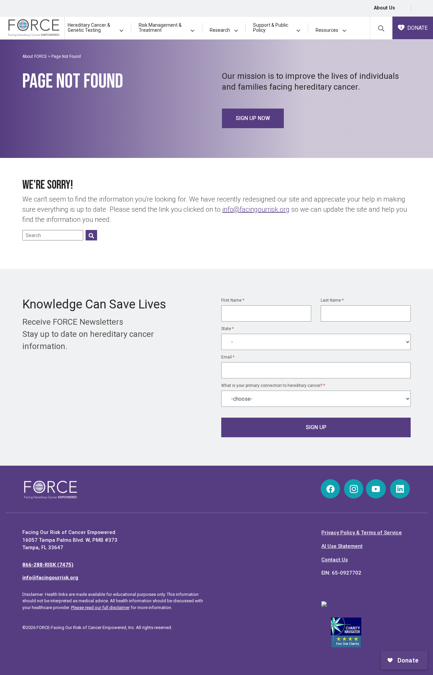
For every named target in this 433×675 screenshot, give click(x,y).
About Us (384, 8)
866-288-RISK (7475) (47, 565)
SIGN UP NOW (253, 118)
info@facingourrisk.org (256, 209)
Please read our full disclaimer (100, 607)
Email (227, 357)
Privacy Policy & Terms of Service (361, 533)
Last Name (332, 300)
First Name (232, 300)
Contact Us (334, 560)
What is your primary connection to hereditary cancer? (273, 385)
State (227, 328)
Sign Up (316, 427)
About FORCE (34, 56)
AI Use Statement (342, 546)
